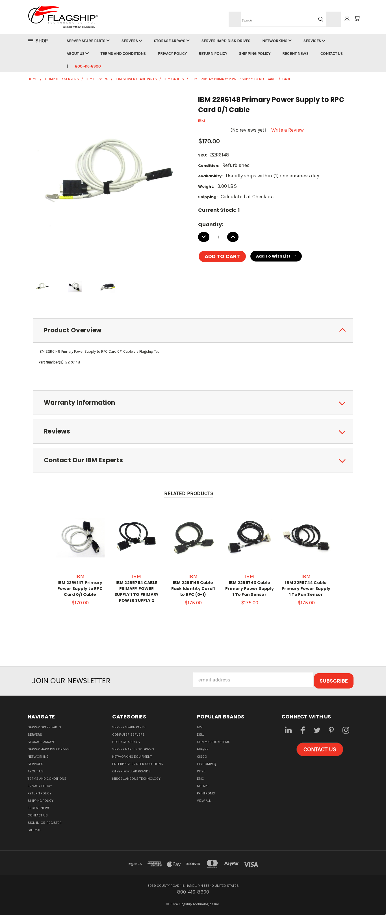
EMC (200, 779)
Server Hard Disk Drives (225, 40)
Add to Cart (80, 543)
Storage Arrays (170, 40)
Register (54, 823)
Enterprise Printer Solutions (137, 764)
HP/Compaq (206, 764)
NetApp (202, 786)
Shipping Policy (254, 53)
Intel (201, 771)
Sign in (34, 823)
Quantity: (210, 224)
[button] (319, 749)
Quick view (80, 531)
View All (204, 801)
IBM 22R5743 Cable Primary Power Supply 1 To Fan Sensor (249, 588)
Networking (275, 40)
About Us (76, 53)
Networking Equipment (132, 757)
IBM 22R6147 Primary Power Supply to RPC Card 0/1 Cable (80, 588)
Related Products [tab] (188, 493)
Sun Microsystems (213, 742)
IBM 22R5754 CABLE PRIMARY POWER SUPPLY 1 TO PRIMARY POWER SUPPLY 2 (136, 591)
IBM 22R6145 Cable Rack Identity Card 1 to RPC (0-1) (193, 588)
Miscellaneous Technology (136, 779)
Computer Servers (128, 735)
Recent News (295, 53)
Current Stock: (219, 209)
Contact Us (331, 53)
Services (312, 40)
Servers (130, 40)
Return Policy (213, 53)
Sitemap (34, 830)
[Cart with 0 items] (357, 18)
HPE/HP (202, 749)
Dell (200, 735)
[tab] (193, 330)
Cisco (202, 757)
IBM (200, 727)
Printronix (206, 793)
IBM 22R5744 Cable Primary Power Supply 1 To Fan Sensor (306, 588)
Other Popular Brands (131, 771)
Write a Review (287, 130)
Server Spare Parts (86, 40)
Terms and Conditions (123, 53)
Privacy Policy (172, 53)
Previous (369, 897)
